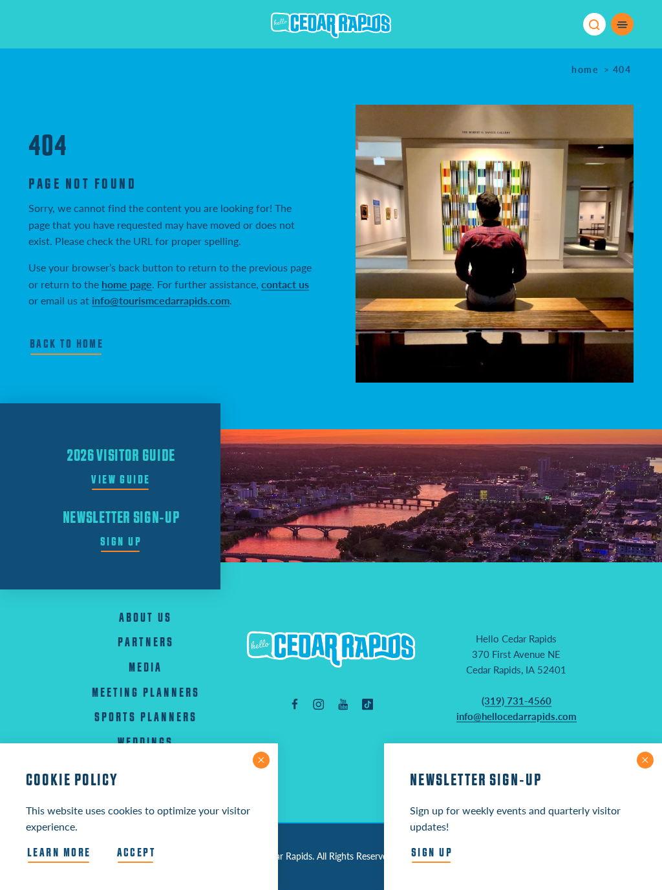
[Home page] (331, 24)
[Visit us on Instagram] (319, 704)
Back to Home (66, 344)
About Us (145, 618)
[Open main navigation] (622, 24)
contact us (285, 284)
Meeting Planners (146, 693)
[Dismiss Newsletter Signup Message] (645, 760)
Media (145, 668)
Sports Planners (145, 717)
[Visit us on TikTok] (368, 704)
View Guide (121, 479)
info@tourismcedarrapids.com (161, 300)
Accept (136, 852)
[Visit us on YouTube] (343, 704)
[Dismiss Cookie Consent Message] (261, 760)
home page (126, 284)
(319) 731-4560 (516, 700)
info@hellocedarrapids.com (516, 716)
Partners (146, 642)
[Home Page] (331, 649)
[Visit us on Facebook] (295, 704)
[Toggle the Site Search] (594, 24)
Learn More (59, 852)
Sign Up (121, 542)
